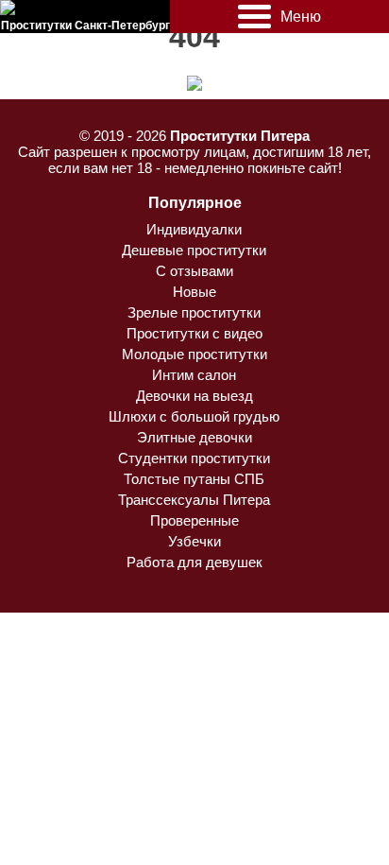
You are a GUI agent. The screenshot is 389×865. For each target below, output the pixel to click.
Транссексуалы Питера (194, 500)
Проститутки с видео (194, 333)
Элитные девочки (194, 437)
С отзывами (194, 271)
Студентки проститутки (194, 458)
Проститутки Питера (240, 136)
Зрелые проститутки (194, 312)
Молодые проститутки (194, 354)
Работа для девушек (194, 562)
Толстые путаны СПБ (194, 479)
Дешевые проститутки (194, 250)
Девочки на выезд (194, 396)
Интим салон (194, 375)
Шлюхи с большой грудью (194, 416)
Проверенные (194, 520)
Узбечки (194, 541)
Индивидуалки (194, 229)
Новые (194, 292)
